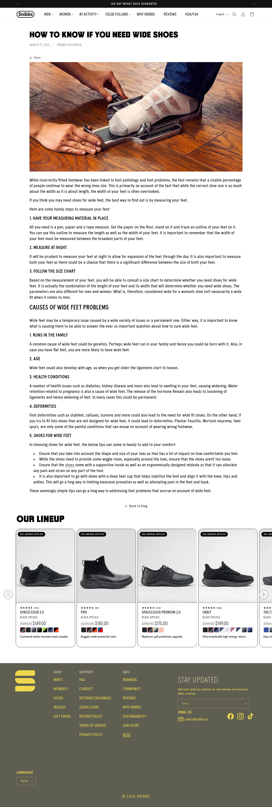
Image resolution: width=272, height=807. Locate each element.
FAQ (82, 680)
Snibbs (143, 796)
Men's (58, 680)
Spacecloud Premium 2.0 (161, 613)
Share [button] (37, 57)
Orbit (207, 613)
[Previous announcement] (18, 4)
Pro (84, 613)
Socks (58, 698)
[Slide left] (8, 594)
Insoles (60, 707)
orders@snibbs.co (196, 719)
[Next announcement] (254, 4)
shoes (69, 465)
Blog (127, 735)
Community (132, 689)
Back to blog (138, 506)
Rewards (130, 680)
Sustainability (134, 716)
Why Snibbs (132, 707)
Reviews (129, 698)
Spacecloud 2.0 (32, 613)
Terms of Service (92, 726)
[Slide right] (263, 594)
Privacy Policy (91, 735)
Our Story (131, 726)
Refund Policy (90, 716)
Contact (86, 689)
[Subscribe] (245, 703)
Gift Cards (62, 716)
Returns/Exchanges (95, 698)
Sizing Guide (89, 707)
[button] (88, 14)
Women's (61, 689)
